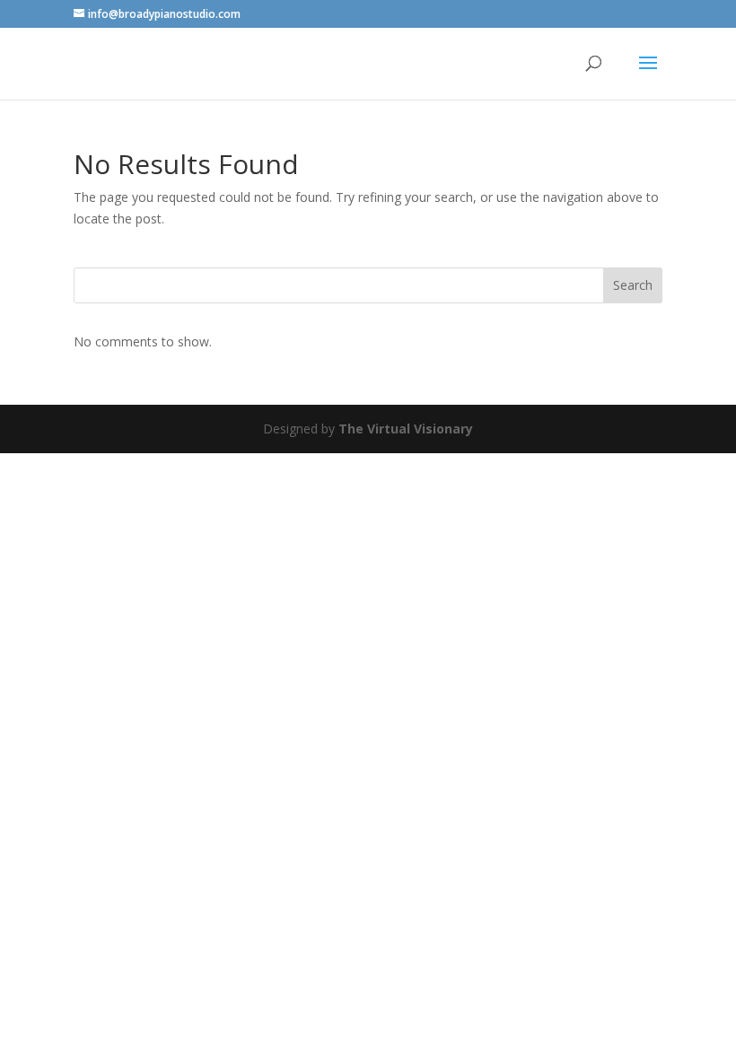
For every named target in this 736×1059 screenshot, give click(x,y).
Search (633, 284)
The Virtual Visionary (405, 428)
